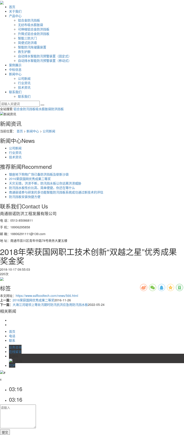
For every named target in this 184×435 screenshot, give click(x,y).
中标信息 (15, 69)
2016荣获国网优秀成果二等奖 (30, 178)
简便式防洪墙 (27, 42)
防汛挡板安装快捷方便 (24, 196)
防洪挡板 (57, 109)
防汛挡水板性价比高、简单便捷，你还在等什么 (42, 187)
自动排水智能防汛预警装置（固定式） (44, 56)
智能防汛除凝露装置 (32, 47)
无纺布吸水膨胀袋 (30, 24)
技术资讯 (24, 87)
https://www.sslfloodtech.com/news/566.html (47, 295)
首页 (12, 6)
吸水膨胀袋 (43, 109)
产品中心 (15, 15)
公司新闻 (24, 78)
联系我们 (15, 92)
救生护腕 (24, 51)
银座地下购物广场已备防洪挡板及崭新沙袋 (39, 174)
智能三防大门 (27, 38)
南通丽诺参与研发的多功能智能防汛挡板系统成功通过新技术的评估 (56, 192)
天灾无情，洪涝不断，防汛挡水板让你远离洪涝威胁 (45, 183)
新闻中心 (15, 74)
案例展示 (15, 65)
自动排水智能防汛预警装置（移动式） (44, 60)
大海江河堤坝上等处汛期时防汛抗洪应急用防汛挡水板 (50, 304)
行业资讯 (24, 83)
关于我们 (15, 11)
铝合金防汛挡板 (29, 20)
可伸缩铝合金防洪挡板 (33, 29)
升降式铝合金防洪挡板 (33, 33)
